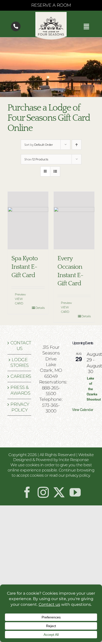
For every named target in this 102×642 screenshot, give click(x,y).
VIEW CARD (19, 301)
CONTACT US (19, 345)
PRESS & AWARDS (19, 390)
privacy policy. (78, 475)
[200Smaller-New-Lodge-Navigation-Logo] (51, 14)
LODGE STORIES (19, 362)
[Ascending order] (76, 145)
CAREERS (19, 376)
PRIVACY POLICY (19, 407)
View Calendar (82, 409)
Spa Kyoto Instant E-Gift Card (24, 267)
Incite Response (74, 459)
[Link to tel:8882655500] (16, 26)
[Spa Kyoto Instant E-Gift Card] (28, 220)
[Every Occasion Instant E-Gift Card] (74, 220)
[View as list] (55, 171)
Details (40, 308)
